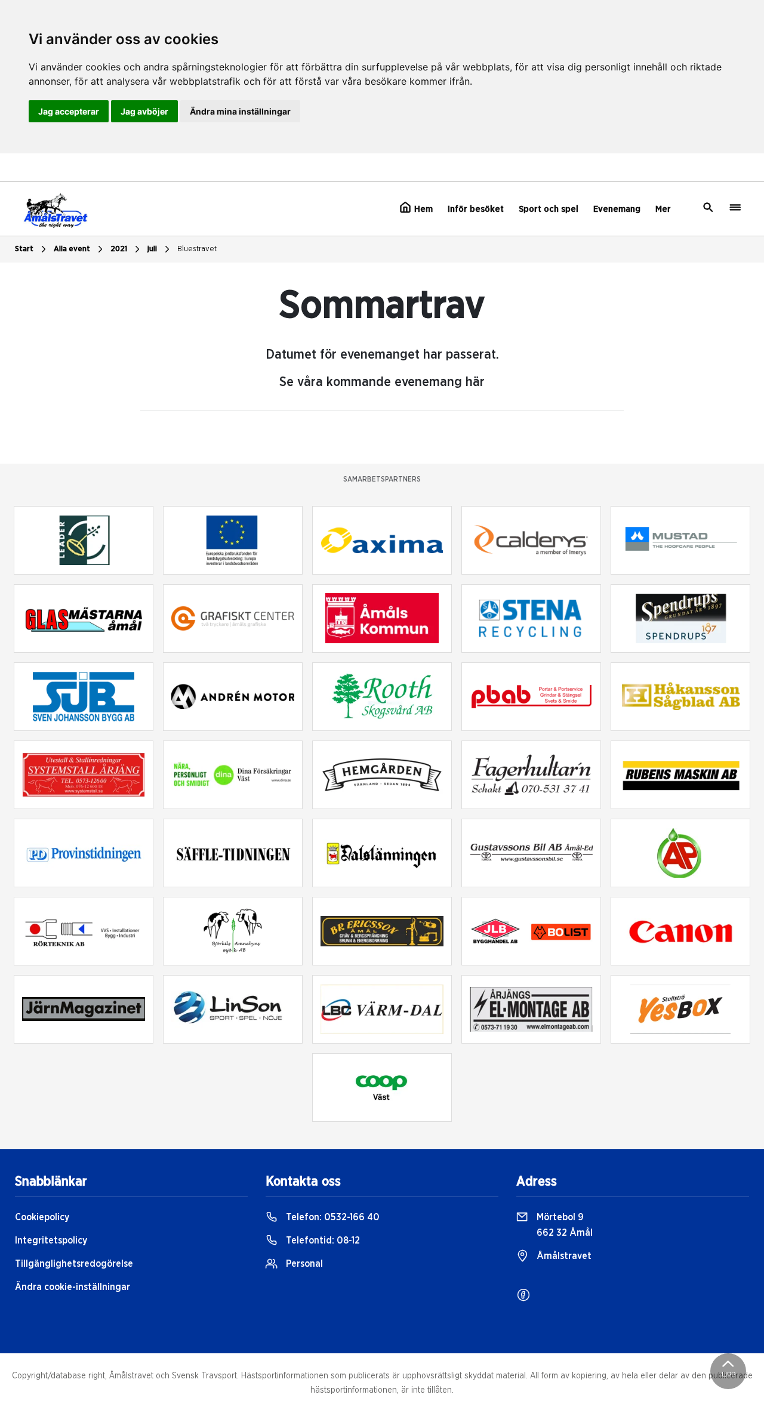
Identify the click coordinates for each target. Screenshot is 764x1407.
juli (152, 249)
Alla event (72, 249)
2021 (118, 249)
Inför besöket (476, 209)
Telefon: (332, 1217)
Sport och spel (548, 209)
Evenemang (616, 209)
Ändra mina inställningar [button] (240, 111)
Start (24, 249)
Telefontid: (322, 1240)
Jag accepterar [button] (68, 111)
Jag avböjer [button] (144, 111)
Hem (422, 209)
